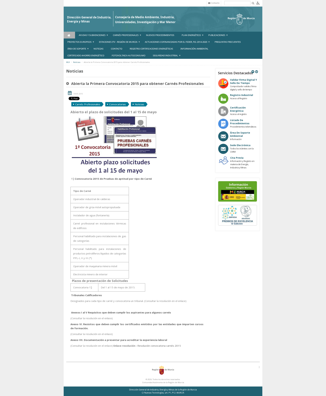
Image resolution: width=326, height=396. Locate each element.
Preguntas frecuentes (228, 41)
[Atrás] (68, 84)
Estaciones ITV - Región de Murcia (118, 41)
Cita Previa (236, 157)
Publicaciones (216, 35)
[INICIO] (69, 35)
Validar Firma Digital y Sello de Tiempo (243, 81)
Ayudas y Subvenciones (92, 35)
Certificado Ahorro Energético (85, 55)
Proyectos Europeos (79, 41)
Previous (252, 71)
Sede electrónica (240, 145)
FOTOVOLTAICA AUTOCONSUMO (128, 55)
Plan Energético (191, 35)
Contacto (116, 48)
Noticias (76, 62)
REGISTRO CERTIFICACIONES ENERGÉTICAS (151, 48)
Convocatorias (117, 104)
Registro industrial (241, 95)
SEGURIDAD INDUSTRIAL (165, 55)
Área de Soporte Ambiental (240, 134)
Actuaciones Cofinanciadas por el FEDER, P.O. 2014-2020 (176, 41)
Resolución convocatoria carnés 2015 (159, 345)
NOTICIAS (98, 48)
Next (256, 71)
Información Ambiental (194, 48)
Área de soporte (76, 48)
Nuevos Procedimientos (160, 35)
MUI (68, 62)
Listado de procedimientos (239, 121)
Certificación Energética (238, 109)
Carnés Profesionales (126, 35)
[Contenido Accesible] (258, 3)
